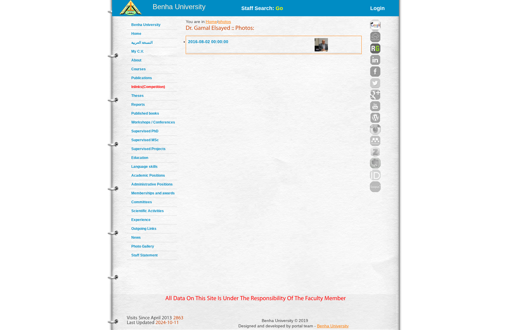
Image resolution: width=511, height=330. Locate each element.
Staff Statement (144, 255)
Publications (141, 78)
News (136, 237)
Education (139, 158)
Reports (138, 105)
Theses (137, 96)
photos (224, 21)
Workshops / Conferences (153, 122)
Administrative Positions (152, 184)
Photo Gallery (142, 246)
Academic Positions (148, 175)
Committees (141, 202)
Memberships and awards (153, 193)
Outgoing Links (143, 229)
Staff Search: (262, 8)
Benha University (179, 7)
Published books (145, 113)
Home (136, 34)
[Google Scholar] (375, 17)
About (136, 60)
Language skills (144, 167)
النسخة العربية (142, 42)
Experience (141, 220)
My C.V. (137, 51)
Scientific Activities (147, 211)
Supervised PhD (145, 131)
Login (377, 8)
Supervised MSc (145, 140)
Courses (138, 69)
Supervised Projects (148, 149)
